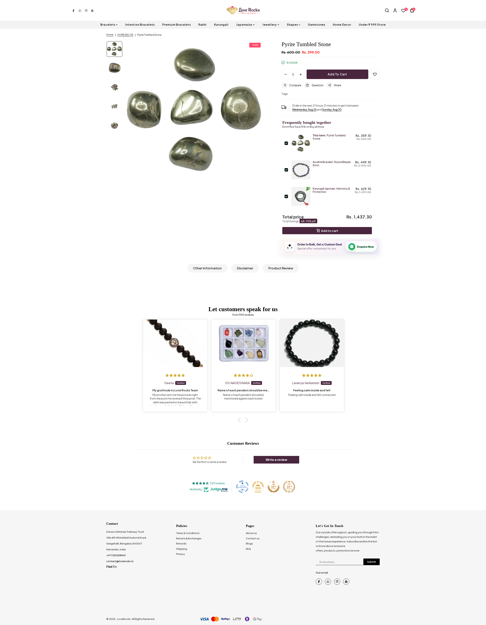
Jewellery (269, 24)
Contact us (253, 538)
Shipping (181, 548)
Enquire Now (365, 246)
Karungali (221, 24)
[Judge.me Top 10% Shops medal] (273, 487)
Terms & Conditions (188, 533)
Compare (295, 85)
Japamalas (244, 24)
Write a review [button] (276, 460)
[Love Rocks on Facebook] (73, 10)
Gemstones (316, 24)
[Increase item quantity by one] (301, 74)
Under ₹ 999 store (372, 24)
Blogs (249, 543)
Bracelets (107, 24)
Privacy (180, 553)
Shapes (292, 24)
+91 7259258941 (116, 555)
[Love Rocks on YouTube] (92, 10)
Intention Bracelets (140, 24)
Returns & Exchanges (188, 538)
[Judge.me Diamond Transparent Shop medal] (242, 487)
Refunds (181, 543)
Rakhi (202, 24)
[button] (240, 420)
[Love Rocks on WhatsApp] (80, 10)
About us (251, 533)
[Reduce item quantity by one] (285, 74)
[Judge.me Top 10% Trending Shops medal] (289, 487)
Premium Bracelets (176, 24)
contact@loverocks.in (119, 561)
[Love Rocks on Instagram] (86, 10)
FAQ (248, 548)
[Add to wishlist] (375, 74)
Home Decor (342, 24)
